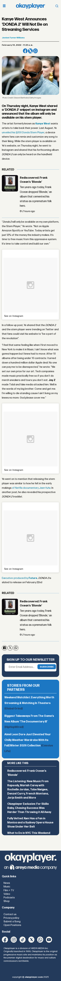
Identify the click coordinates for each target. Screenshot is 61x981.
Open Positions (12, 925)
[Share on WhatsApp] (35, 50)
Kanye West (42, 123)
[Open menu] (4, 6)
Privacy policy (11, 918)
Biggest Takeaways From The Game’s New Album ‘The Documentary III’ (29, 721)
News (7, 883)
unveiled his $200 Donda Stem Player (23, 132)
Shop (7, 901)
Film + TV (9, 890)
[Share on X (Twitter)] (30, 50)
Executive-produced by (19, 578)
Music (7, 886)
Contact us (10, 914)
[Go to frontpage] (30, 6)
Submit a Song (12, 921)
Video (7, 894)
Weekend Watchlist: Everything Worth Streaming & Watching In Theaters (29, 703)
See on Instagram (13, 316)
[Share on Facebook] (25, 50)
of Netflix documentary (31, 488)
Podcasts (9, 897)
